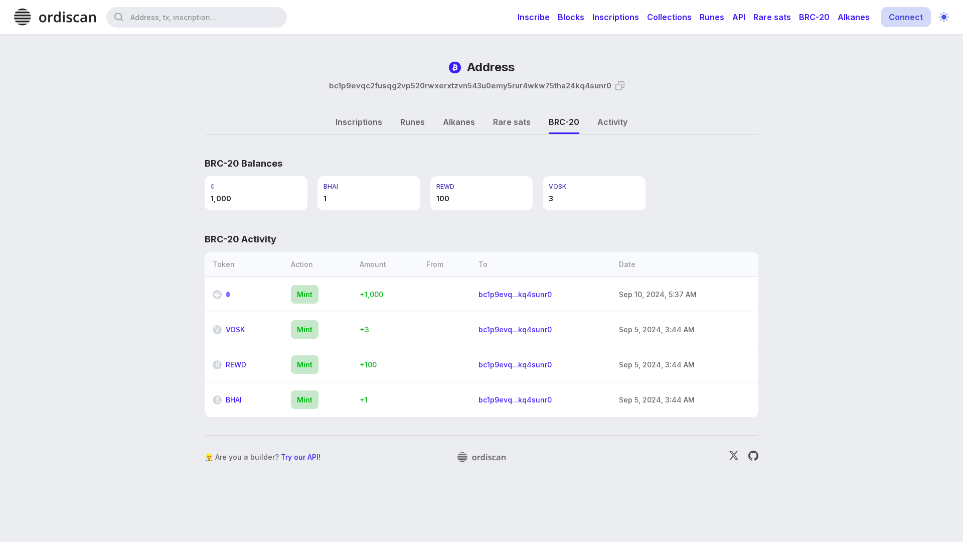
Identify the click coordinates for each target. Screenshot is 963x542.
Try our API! (300, 457)
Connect (906, 17)
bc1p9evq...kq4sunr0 (515, 294)
